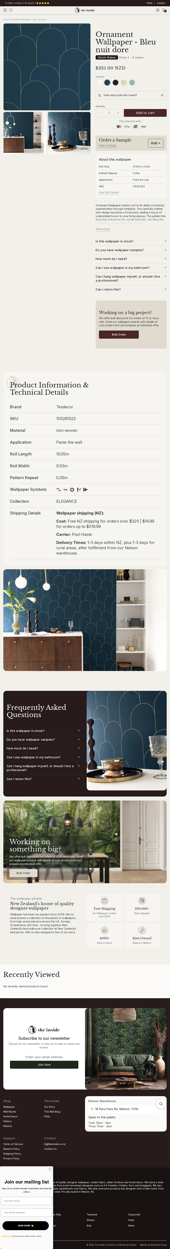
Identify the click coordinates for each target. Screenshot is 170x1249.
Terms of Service (13, 1144)
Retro (131, 1225)
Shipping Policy (12, 1153)
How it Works (108, 145)
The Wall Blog (52, 1111)
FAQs (149, 3)
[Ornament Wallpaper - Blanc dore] (99, 82)
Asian (131, 1220)
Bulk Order (119, 334)
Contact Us (50, 1148)
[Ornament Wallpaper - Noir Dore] (115, 82)
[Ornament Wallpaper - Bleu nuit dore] (107, 82)
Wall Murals (9, 1111)
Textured (92, 1214)
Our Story (49, 1106)
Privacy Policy (11, 1158)
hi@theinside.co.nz (55, 1144)
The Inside (100, 1245)
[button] (5, 10)
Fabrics (7, 1121)
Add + (156, 143)
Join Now (44, 1064)
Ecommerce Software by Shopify (120, 1245)
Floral (48, 1220)
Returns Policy (11, 1148)
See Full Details (109, 192)
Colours (100, 76)
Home (6, 19)
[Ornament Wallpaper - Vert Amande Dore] (124, 82)
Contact (161, 3)
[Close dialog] (50, 1169)
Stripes (91, 1220)
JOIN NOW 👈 (26, 1225)
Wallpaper (9, 1106)
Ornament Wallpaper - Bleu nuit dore (28, 19)
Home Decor (10, 1116)
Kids (89, 1225)
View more (103, 229)
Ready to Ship (53, 1214)
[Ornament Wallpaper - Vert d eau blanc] (132, 82)
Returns (7, 1126)
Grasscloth (134, 1214)
